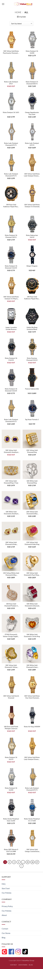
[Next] (22, 866)
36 (32, 862)
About (4, 915)
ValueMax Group (28, 960)
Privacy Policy (7, 906)
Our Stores (6, 933)
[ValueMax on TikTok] (25, 951)
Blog (3, 937)
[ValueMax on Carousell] (4, 951)
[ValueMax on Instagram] (18, 951)
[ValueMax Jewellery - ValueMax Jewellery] (23, 4)
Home (18, 12)
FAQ (3, 884)
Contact (5, 929)
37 (37, 862)
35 (28, 862)
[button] (3, 4)
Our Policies (6, 893)
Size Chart (6, 888)
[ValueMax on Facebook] (11, 951)
